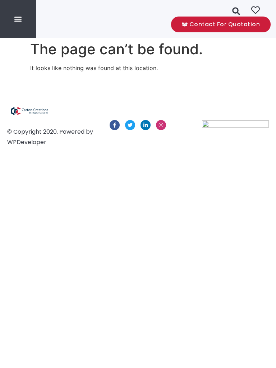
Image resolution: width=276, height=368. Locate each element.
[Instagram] (161, 125)
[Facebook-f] (115, 125)
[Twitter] (130, 125)
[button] (18, 19)
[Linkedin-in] (146, 125)
